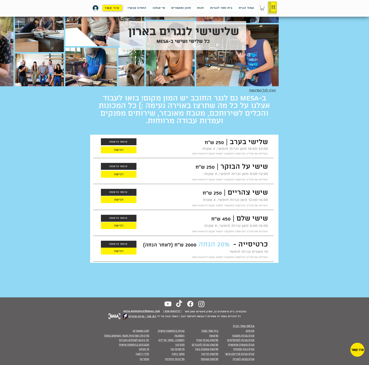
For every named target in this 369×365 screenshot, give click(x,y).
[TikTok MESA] (179, 304)
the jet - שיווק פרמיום (142, 316)
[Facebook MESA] (190, 304)
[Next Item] (6, 36)
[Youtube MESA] (168, 304)
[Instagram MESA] (201, 304)
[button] (262, 8)
